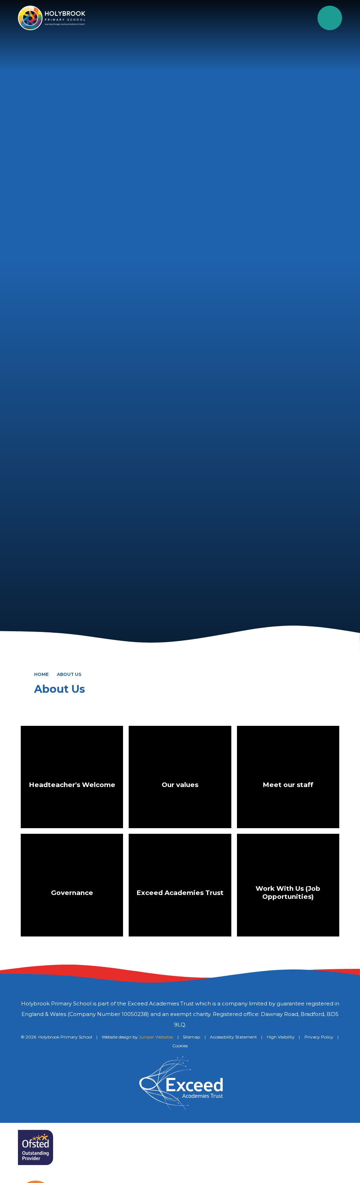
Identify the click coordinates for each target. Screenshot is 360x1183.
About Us (69, 674)
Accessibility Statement (233, 1037)
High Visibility (281, 1037)
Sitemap (191, 1037)
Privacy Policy (318, 1037)
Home (41, 674)
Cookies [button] (180, 1045)
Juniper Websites (156, 1037)
